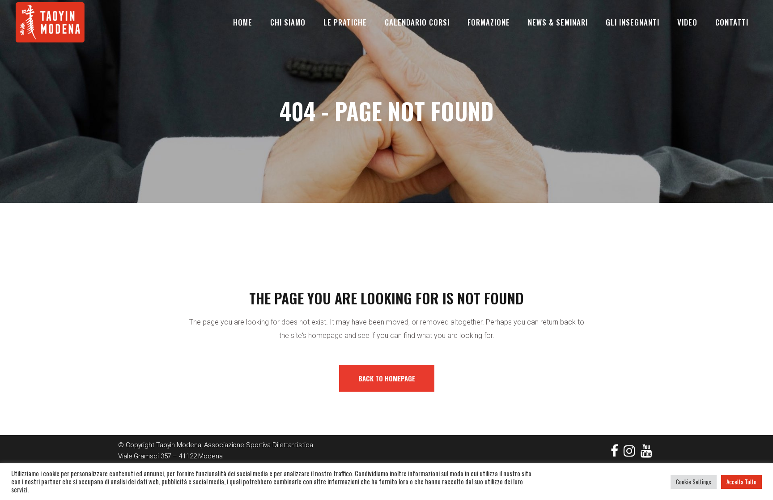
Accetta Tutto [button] (741, 481)
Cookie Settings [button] (693, 481)
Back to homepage (386, 378)
